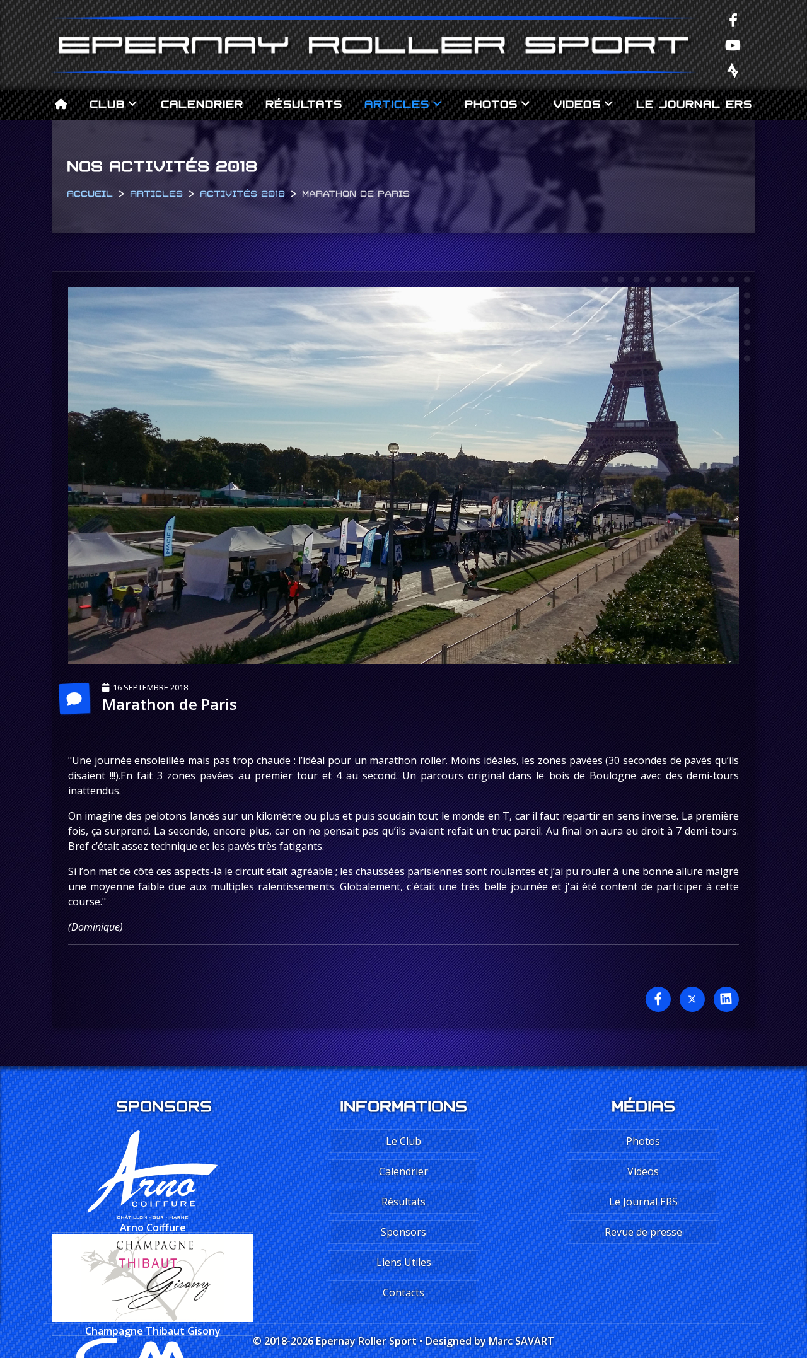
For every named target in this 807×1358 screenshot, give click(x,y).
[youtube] (733, 44)
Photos (491, 102)
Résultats (303, 102)
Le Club (403, 1141)
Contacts (403, 1292)
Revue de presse (643, 1232)
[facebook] (733, 19)
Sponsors (403, 1232)
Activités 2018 (242, 192)
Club (107, 102)
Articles (396, 102)
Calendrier (202, 102)
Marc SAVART (521, 1341)
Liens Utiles (403, 1262)
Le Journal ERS (694, 102)
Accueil (90, 192)
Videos (577, 102)
